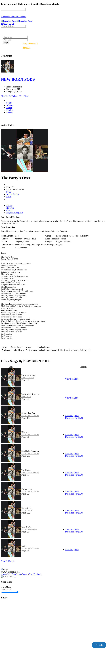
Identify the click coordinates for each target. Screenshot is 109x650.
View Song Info (72, 379)
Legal (18, 574)
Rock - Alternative (29, 529)
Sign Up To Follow (9, 96)
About (3, 574)
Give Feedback (35, 574)
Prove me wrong (28, 375)
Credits (9, 210)
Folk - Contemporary (30, 472)
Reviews (10, 208)
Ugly (23, 546)
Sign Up (26, 47)
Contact (25, 574)
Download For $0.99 (74, 418)
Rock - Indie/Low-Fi (30, 415)
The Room (25, 470)
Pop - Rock (26, 396)
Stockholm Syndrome (30, 451)
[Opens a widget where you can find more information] (99, 645)
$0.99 (8, 192)
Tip (20, 96)
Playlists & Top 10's (14, 213)
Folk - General (27, 377)
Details (9, 205)
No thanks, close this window (13, 16)
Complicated (26, 508)
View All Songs (7, 561)
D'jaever (24, 432)
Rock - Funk (26, 510)
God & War (26, 527)
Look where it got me (30, 394)
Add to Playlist (12, 194)
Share (26, 96)
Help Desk (11, 574)
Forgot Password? (30, 43)
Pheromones (26, 489)
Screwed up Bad (28, 413)
